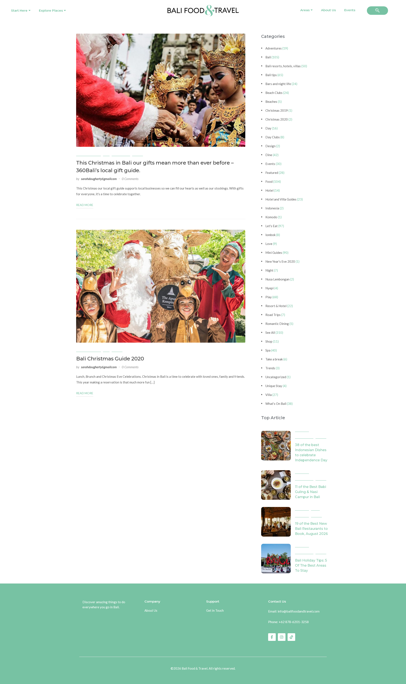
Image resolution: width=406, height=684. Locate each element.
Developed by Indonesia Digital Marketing (203, 674)
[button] (377, 10)
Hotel (269, 190)
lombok (270, 235)
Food (269, 181)
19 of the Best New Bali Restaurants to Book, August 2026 (311, 529)
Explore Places (51, 10)
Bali (106, 154)
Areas (305, 10)
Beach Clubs (274, 93)
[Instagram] (281, 637)
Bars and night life (278, 84)
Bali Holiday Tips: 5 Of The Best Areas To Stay (311, 565)
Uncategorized (275, 377)
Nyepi (269, 288)
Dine (268, 155)
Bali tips (271, 75)
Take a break (274, 359)
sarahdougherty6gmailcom (99, 179)
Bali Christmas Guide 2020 (110, 359)
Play (268, 297)
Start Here (19, 10)
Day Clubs (272, 137)
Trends (270, 368)
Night (269, 270)
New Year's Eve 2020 (280, 261)
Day (268, 128)
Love (268, 244)
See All (137, 154)
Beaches (271, 101)
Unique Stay (273, 386)
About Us (328, 10)
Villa (268, 395)
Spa (267, 350)
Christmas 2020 (88, 154)
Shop (268, 341)
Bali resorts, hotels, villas (283, 66)
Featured (271, 172)
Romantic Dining (277, 324)
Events (349, 10)
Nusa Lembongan (277, 279)
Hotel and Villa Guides (280, 199)
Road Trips (273, 315)
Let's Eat (271, 226)
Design (270, 146)
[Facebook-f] (272, 637)
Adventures (273, 48)
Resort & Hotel (276, 306)
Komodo (271, 217)
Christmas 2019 (276, 110)
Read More (84, 205)
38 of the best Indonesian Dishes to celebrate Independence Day (311, 452)
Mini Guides (121, 154)
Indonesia (272, 208)
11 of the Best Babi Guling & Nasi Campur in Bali (310, 492)
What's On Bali (275, 403)
